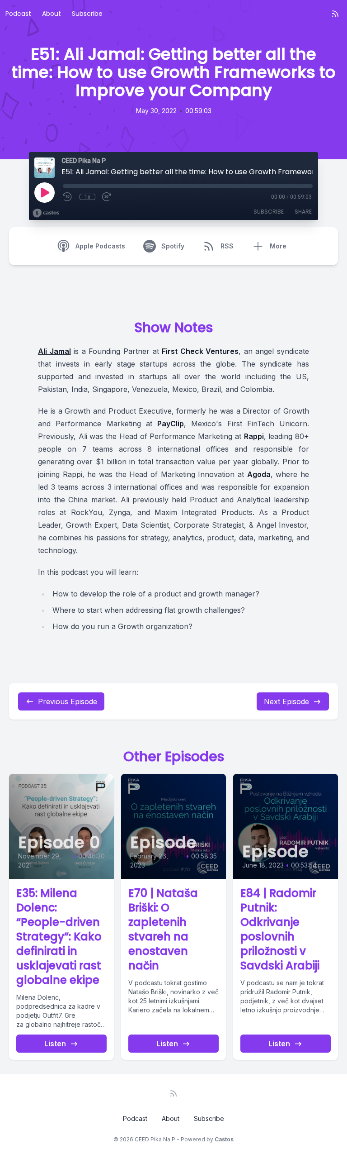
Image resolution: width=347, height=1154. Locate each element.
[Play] (44, 192)
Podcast (18, 13)
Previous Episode (67, 701)
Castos (224, 1139)
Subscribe (87, 13)
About (51, 13)
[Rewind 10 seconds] (68, 197)
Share (303, 211)
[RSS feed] (335, 13)
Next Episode (286, 701)
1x (87, 197)
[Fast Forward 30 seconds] (107, 197)
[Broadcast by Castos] (46, 213)
